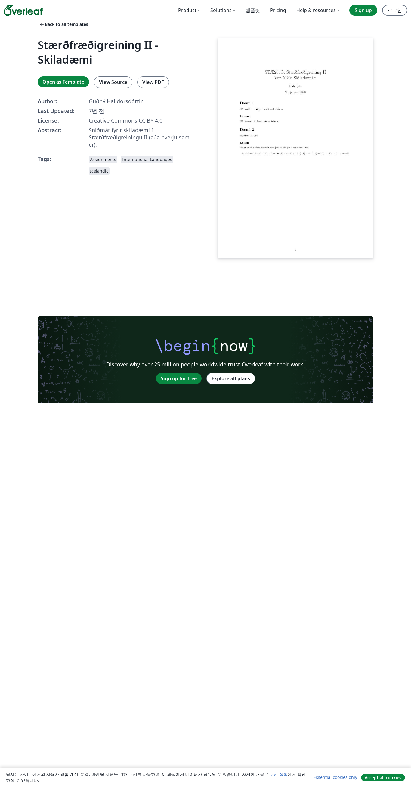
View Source (113, 82)
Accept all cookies (383, 777)
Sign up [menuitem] (363, 10)
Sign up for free (179, 378)
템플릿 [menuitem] (253, 10)
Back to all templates (63, 24)
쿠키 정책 (279, 774)
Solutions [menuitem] (221, 10)
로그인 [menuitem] (395, 10)
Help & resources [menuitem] (316, 10)
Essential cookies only (335, 777)
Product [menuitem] (187, 10)
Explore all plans (231, 378)
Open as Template (63, 82)
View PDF (153, 82)
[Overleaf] (23, 10)
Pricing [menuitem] (278, 10)
